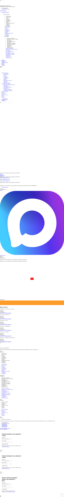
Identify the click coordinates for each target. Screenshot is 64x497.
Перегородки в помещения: (6, 83)
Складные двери (4, 385)
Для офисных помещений (11, 44)
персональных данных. (5, 446)
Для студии (8, 50)
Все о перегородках (5, 91)
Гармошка (7, 21)
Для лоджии (9, 42)
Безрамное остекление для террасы (12, 39)
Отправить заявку (4, 465)
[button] (33, 12)
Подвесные (5, 81)
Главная (1, 174)
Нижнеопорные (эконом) (9, 33)
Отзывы (3, 404)
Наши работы (4, 93)
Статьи (3, 96)
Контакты (3, 97)
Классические (8, 17)
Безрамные (8, 24)
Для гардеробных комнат (11, 41)
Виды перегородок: (5, 72)
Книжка (7, 22)
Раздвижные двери (10, 47)
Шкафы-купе (8, 55)
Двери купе (9, 46)
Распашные (8, 19)
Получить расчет (4, 489)
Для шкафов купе (10, 40)
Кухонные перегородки (11, 38)
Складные (7, 18)
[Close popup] (1, 451)
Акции (3, 95)
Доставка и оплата (5, 94)
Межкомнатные (8, 16)
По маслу (5, 429)
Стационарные (8, 20)
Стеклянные (8, 25)
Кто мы (3, 92)
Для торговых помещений (11, 43)
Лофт (6, 28)
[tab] (32, 256)
